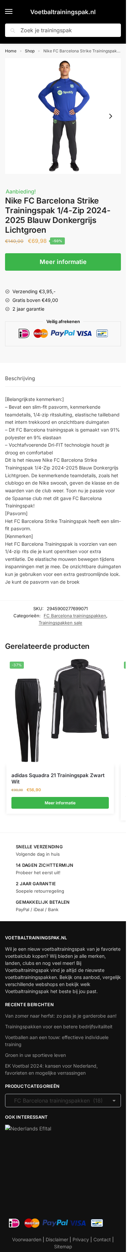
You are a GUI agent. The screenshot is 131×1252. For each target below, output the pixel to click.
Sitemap (63, 1246)
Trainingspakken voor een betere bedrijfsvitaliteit (59, 1026)
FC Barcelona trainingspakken (75, 615)
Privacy (81, 1239)
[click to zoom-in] (63, 116)
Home (10, 50)
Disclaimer (57, 1239)
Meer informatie (63, 261)
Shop (30, 50)
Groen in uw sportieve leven (35, 1055)
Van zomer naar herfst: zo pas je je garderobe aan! (61, 1016)
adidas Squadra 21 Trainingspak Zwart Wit (57, 778)
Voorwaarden (26, 1239)
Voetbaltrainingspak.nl (63, 11)
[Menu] (15, 12)
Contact (102, 1239)
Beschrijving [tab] (20, 378)
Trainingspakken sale (60, 622)
